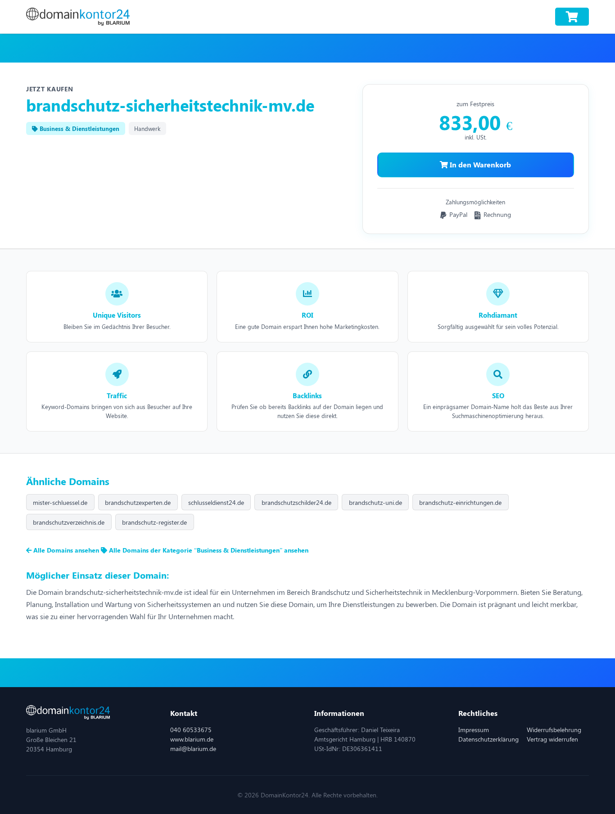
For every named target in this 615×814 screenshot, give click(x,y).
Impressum (473, 729)
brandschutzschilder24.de (296, 502)
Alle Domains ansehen (66, 550)
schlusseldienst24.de (216, 502)
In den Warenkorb (479, 164)
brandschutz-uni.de (375, 502)
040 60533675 (191, 729)
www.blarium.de (191, 739)
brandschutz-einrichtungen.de (460, 502)
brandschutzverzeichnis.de (68, 522)
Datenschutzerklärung (488, 739)
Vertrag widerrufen (552, 739)
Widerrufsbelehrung (554, 729)
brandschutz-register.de (154, 522)
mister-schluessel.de (60, 502)
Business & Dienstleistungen (78, 128)
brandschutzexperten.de (138, 502)
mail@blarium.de (193, 748)
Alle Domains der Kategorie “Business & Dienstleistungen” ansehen (207, 550)
